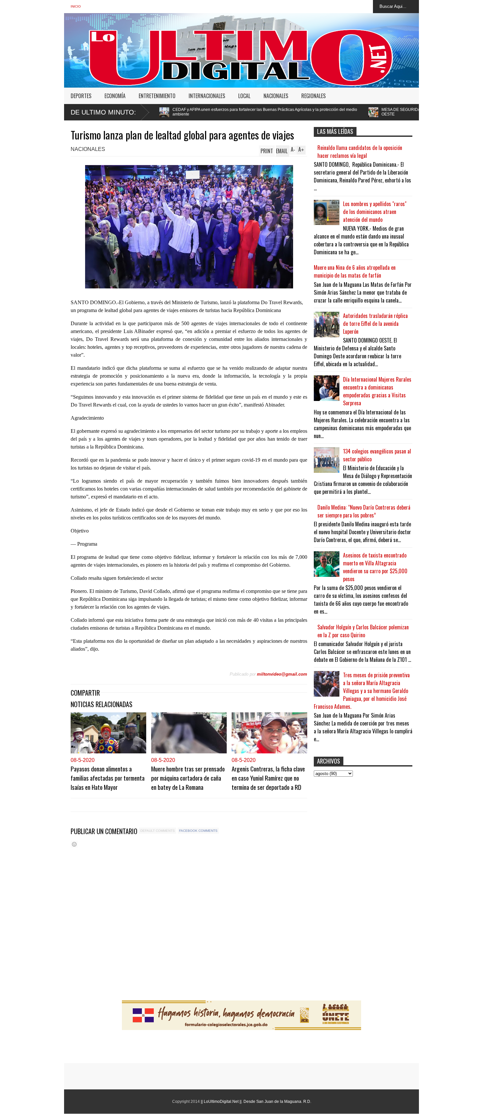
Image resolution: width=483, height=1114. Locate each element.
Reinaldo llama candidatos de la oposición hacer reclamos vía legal (359, 151)
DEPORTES (81, 96)
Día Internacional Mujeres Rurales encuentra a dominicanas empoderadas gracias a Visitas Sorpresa (377, 391)
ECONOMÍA (115, 96)
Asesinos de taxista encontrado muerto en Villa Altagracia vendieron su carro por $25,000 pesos (375, 567)
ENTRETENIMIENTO (157, 96)
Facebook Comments (198, 830)
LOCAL (244, 96)
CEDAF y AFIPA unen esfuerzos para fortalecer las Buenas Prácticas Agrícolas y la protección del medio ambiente (189, 111)
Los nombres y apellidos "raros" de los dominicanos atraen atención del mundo (374, 211)
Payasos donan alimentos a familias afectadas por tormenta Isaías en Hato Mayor (108, 777)
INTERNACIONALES (207, 96)
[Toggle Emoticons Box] (74, 844)
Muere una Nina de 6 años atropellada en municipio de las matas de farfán (355, 271)
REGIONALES (313, 96)
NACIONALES (276, 96)
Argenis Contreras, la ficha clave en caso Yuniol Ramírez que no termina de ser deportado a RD (268, 777)
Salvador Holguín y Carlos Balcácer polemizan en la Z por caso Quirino (363, 631)
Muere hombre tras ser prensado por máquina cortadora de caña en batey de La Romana (188, 777)
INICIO (76, 6)
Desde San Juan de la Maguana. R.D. (277, 1101)
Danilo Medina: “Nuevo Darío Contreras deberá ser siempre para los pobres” (363, 511)
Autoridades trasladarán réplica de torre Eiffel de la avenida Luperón (375, 323)
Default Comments (157, 830)
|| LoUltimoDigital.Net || (221, 1101)
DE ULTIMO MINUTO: (103, 112)
